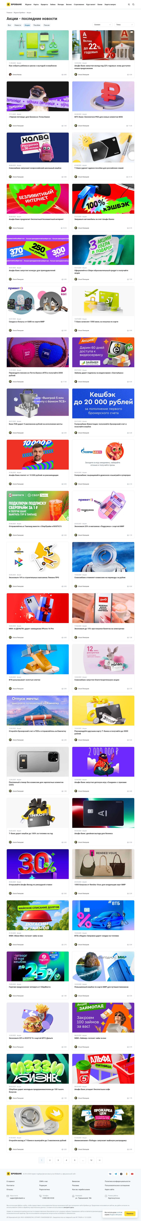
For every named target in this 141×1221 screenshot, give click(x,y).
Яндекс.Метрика (116, 1214)
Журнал (28, 5)
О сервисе (11, 1181)
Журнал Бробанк (19, 12)
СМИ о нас (43, 1181)
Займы (53, 5)
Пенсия (46, 25)
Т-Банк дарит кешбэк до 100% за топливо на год (31, 833)
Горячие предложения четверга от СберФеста (29, 987)
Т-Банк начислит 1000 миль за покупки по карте (96, 322)
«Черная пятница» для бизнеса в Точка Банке (29, 117)
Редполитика (44, 1190)
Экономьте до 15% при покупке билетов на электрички (99, 629)
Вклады (61, 5)
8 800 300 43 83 (48, 1198)
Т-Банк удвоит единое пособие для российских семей (98, 168)
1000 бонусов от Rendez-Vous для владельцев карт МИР (100, 885)
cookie (118, 1212)
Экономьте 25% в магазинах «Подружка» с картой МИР (99, 526)
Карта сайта (109, 1190)
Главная (9, 12)
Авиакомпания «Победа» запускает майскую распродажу (100, 1140)
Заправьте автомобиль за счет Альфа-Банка (94, 219)
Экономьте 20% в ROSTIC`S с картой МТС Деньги (31, 1038)
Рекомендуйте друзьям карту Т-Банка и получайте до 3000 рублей (101, 732)
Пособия (36, 25)
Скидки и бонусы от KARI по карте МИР (27, 322)
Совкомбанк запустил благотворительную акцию (96, 680)
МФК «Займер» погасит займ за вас (90, 1038)
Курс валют (90, 5)
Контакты (10, 1185)
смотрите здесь (68, 1207)
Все (9, 25)
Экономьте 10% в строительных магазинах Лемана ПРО (34, 577)
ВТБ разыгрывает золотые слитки (24, 680)
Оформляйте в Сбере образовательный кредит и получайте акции (101, 271)
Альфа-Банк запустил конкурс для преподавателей (32, 270)
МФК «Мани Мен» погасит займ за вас (26, 936)
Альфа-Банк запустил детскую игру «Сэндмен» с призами (100, 782)
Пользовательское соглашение (117, 1185)
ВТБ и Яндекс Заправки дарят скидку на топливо (96, 936)
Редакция (43, 1185)
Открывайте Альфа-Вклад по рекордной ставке (30, 885)
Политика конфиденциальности (117, 1181)
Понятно (130, 1214)
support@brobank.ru (17, 1198)
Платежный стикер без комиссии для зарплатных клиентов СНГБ (36, 783)
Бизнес (69, 5)
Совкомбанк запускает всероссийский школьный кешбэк (35, 168)
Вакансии (76, 1181)
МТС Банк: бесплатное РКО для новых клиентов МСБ (98, 117)
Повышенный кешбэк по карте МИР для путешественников (101, 987)
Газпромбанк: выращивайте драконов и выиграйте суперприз (102, 475)
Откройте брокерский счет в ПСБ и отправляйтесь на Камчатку (37, 731)
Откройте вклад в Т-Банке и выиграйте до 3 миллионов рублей (37, 1140)
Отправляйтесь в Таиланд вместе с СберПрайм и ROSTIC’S (35, 526)
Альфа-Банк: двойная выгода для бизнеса (93, 833)
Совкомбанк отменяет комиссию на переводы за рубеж (99, 577)
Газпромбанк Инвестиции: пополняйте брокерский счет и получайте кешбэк (100, 425)
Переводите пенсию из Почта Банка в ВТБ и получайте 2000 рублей (36, 374)
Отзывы (10, 1190)
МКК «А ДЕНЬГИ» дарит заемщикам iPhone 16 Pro (31, 629)
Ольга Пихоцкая (83, 74)
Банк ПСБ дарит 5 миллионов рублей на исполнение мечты (35, 424)
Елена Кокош (17, 74)
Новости (18, 25)
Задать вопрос (110, 5)
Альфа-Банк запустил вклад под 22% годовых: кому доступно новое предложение (102, 67)
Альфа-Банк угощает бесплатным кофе (92, 1089)
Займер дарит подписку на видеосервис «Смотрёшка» (98, 373)
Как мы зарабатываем (81, 1190)
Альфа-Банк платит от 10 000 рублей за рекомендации (33, 475)
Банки (100, 5)
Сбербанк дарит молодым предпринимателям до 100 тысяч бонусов (36, 1090)
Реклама (75, 1185)
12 (91, 1160)
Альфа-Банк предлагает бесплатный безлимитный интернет (36, 219)
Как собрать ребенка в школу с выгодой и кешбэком (33, 66)
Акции (19, 63)
